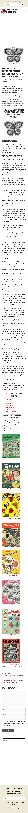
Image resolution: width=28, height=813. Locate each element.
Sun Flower (9, 409)
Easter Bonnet (10, 407)
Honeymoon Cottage (12, 405)
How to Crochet (11, 793)
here (6, 667)
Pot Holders (7, 673)
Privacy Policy (18, 1)
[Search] (22, 4)
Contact (12, 1)
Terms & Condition (14, 809)
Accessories (10, 791)
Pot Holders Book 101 (14, 634)
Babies (8, 788)
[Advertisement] (14, 30)
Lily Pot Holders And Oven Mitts (14, 488)
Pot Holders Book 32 (14, 575)
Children (14, 788)
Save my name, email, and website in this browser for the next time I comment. (14, 723)
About (8, 1)
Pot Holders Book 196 (14, 664)
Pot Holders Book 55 (14, 605)
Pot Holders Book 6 (14, 548)
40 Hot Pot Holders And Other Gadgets (14, 459)
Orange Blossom (11, 411)
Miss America (10, 403)
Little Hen (9, 401)
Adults (20, 788)
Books (19, 793)
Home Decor (18, 791)
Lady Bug (8, 399)
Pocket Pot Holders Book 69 (14, 518)
